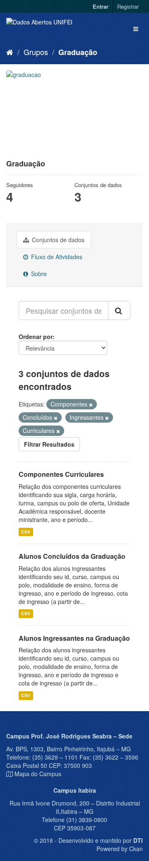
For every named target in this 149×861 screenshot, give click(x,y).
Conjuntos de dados (57, 240)
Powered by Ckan (119, 848)
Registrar (128, 6)
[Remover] (91, 404)
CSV (25, 532)
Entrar (100, 6)
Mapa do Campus (37, 774)
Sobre (38, 273)
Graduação (77, 52)
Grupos (36, 51)
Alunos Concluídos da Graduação (72, 556)
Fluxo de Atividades (55, 257)
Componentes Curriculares (61, 474)
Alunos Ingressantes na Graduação (74, 638)
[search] (119, 310)
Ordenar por (36, 336)
